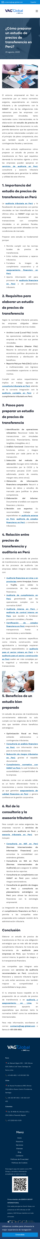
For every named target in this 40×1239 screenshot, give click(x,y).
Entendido (20, 1234)
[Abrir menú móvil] (37, 11)
